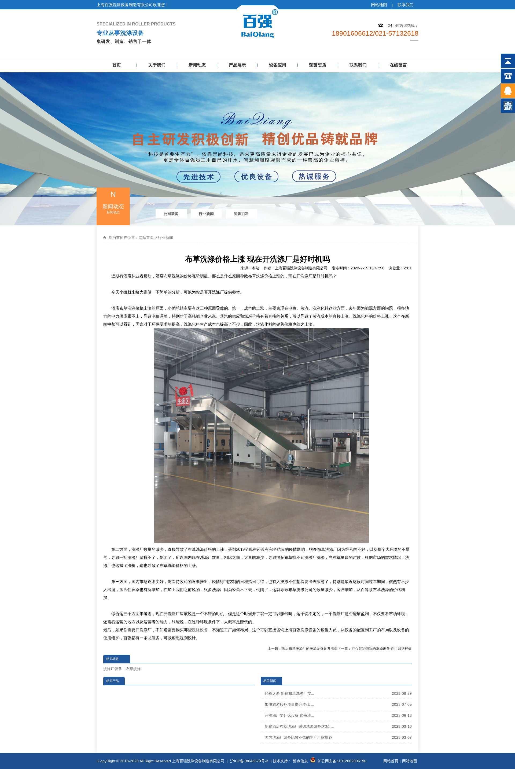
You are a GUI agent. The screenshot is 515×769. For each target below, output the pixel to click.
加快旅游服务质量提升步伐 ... (338, 704)
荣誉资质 (317, 65)
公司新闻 (171, 213)
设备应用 (277, 65)
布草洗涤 (133, 669)
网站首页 (146, 237)
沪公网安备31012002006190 (342, 761)
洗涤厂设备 (112, 669)
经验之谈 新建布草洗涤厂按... (338, 693)
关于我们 (156, 65)
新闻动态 (197, 65)
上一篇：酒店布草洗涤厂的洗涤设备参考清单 (302, 649)
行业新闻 (206, 213)
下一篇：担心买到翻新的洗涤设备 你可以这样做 (374, 649)
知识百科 (241, 213)
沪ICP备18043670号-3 (249, 761)
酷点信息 (300, 761)
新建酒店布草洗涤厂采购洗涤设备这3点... (338, 726)
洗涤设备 (200, 629)
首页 (116, 65)
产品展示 (237, 65)
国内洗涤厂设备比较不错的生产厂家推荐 (338, 737)
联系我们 (406, 4)
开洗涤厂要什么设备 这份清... (338, 715)
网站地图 (379, 4)
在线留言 (398, 65)
